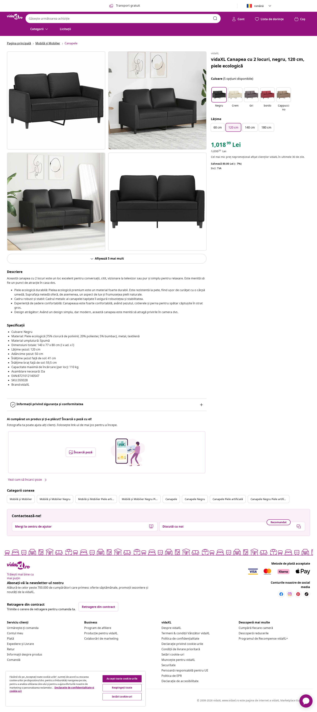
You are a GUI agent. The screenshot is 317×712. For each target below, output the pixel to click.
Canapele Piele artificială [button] (228, 499)
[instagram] (290, 594)
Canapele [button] (171, 499)
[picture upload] (128, 452)
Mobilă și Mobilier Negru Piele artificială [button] (141, 499)
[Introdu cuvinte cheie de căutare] (215, 18)
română (259, 6)
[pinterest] (298, 594)
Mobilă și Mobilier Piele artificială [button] (97, 499)
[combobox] (123, 18)
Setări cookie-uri (172, 654)
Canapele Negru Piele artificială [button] (270, 499)
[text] (226, 145)
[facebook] (281, 594)
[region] (75, 688)
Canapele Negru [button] (195, 499)
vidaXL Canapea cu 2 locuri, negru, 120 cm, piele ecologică (257, 62)
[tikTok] (306, 594)
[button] (219, 99)
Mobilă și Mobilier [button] (21, 499)
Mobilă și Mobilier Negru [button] (55, 499)
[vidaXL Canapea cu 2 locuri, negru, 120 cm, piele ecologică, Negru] (56, 100)
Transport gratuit (127, 5)
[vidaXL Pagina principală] (15, 16)
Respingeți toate (122, 687)
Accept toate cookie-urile (122, 678)
